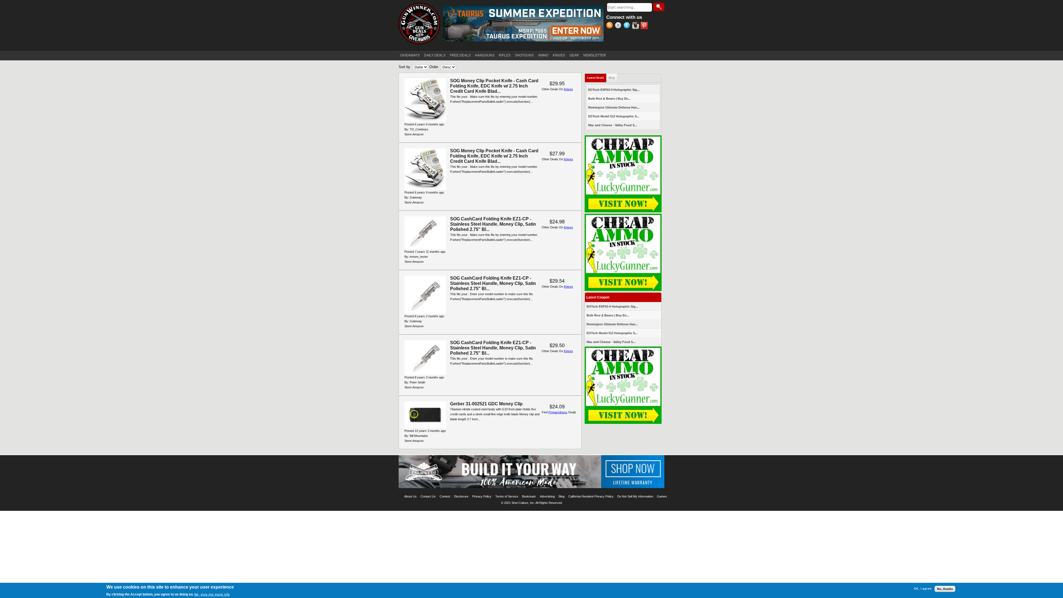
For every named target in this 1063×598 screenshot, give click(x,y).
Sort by (404, 67)
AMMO (543, 55)
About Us (410, 496)
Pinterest (645, 26)
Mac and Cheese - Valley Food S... (612, 125)
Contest (445, 496)
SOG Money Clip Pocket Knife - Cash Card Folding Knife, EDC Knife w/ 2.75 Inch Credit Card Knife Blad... (494, 86)
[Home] (419, 23)
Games (662, 496)
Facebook (619, 26)
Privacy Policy (481, 496)
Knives (568, 89)
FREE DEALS (460, 55)
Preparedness (557, 412)
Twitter (627, 26)
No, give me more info (212, 594)
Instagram (636, 26)
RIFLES (504, 55)
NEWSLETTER (594, 55)
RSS (610, 26)
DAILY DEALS (434, 55)
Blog (612, 77)
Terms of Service (506, 496)
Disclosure (461, 496)
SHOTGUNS (524, 55)
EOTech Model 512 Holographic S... (613, 116)
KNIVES (559, 55)
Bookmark (529, 496)
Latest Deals (597, 77)
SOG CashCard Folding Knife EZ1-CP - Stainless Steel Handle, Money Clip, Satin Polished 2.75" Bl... (493, 224)
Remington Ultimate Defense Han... (613, 107)
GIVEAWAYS (410, 55)
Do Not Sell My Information (635, 496)
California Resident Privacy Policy (590, 496)
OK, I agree (923, 589)
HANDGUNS (484, 55)
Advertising (547, 496)
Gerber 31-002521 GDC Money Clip (486, 403)
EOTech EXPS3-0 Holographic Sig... (613, 89)
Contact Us (428, 496)
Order (433, 67)
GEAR (574, 55)
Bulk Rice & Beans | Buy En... (609, 98)
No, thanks (945, 589)
